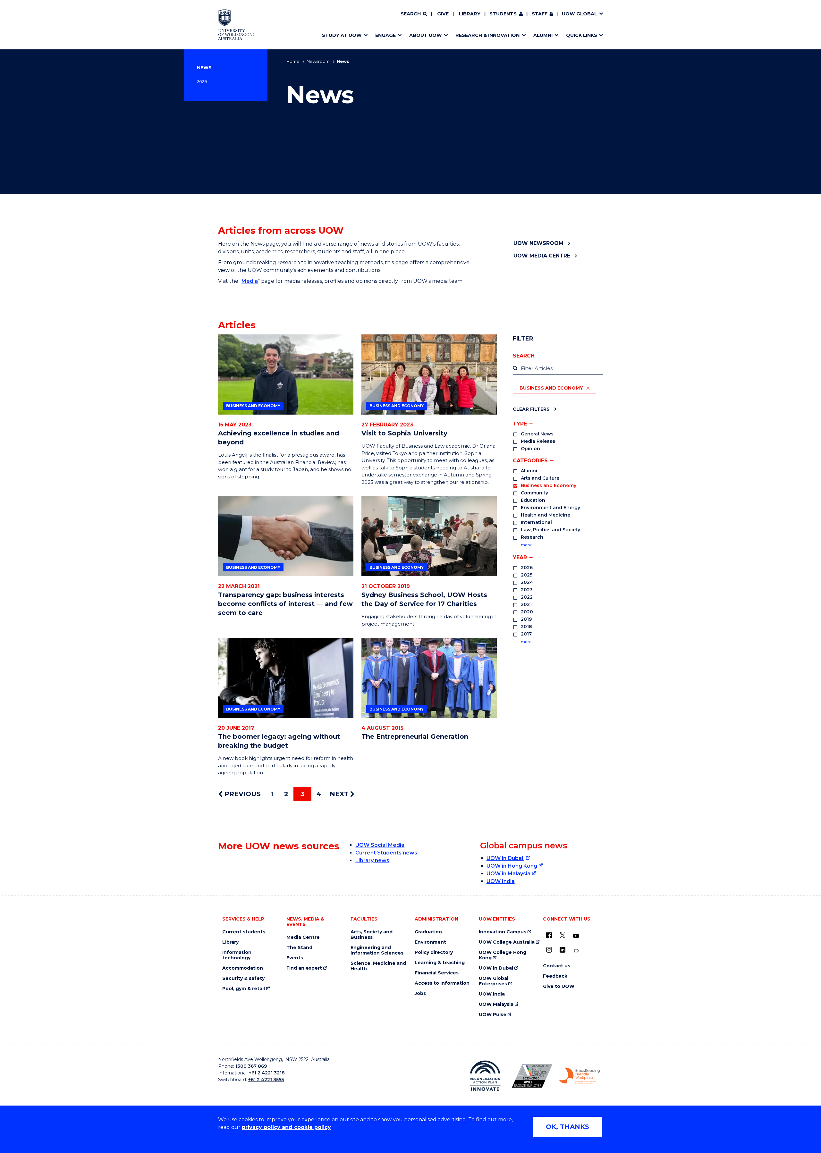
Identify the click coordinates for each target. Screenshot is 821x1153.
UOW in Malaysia (508, 874)
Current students (243, 932)
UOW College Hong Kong (502, 955)
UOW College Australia (507, 942)
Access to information (442, 983)
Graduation (428, 932)
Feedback (555, 976)
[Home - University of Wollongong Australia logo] (237, 24)
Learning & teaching (440, 962)
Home (293, 61)
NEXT (340, 794)
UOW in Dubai (505, 858)
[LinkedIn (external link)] (562, 950)
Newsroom (318, 61)
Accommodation (242, 968)
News (204, 68)
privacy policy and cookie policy (286, 1127)
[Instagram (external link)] (549, 950)
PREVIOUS (242, 794)
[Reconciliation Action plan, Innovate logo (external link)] (485, 1075)
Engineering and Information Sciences (377, 950)
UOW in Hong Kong (512, 866)
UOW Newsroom (538, 243)
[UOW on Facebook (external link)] (549, 935)
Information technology (236, 955)
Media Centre (303, 937)
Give (443, 14)
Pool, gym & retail (243, 988)
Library (469, 14)
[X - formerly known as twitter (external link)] (562, 935)
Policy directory (434, 952)
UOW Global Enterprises (493, 981)
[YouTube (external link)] (576, 936)
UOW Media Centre (541, 256)
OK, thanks (567, 1127)
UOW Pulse (492, 1014)
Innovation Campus (502, 932)
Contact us (556, 966)
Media (249, 281)
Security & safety (243, 978)
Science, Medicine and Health (378, 966)
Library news (372, 860)
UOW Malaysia (496, 1004)
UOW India (501, 881)
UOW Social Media (379, 845)
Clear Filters (531, 409)
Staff (539, 14)
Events (294, 958)
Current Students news (386, 853)
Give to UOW (558, 986)
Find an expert (304, 968)
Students (503, 14)
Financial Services (437, 973)
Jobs (420, 993)
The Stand (299, 947)
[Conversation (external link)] (576, 951)
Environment (430, 942)
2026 (202, 81)
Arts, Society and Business (372, 934)
